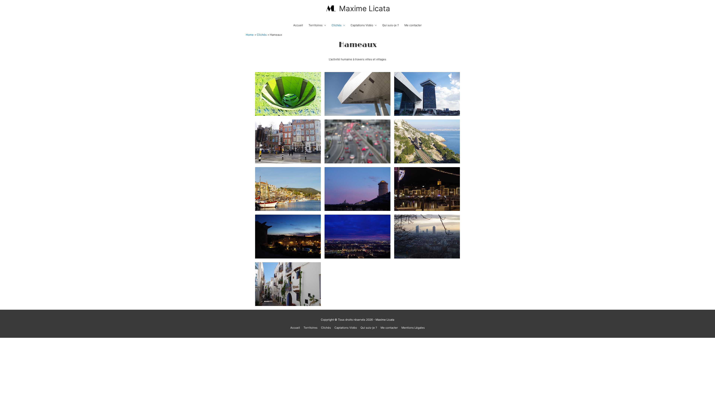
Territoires (315, 25)
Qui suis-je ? (390, 25)
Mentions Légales (413, 327)
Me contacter (413, 25)
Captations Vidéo (362, 25)
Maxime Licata (364, 8)
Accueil (298, 25)
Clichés (336, 25)
